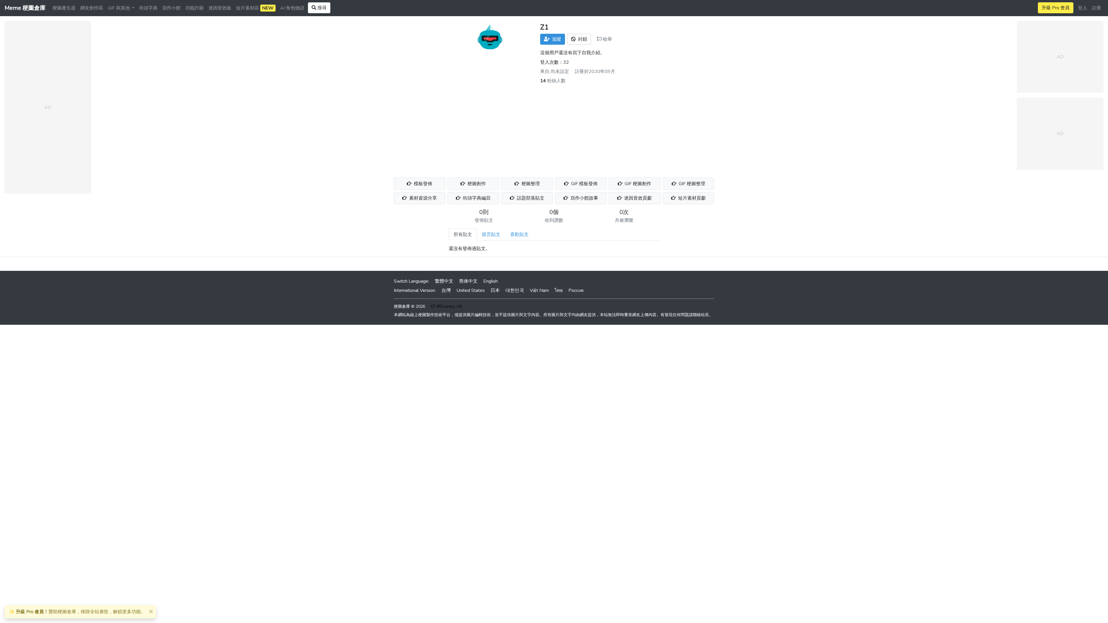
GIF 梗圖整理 (691, 184)
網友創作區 (91, 8)
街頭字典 (148, 8)
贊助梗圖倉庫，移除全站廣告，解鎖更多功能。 (77, 612)
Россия (575, 290)
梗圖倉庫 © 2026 (409, 306)
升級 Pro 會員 (1056, 8)
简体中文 (468, 281)
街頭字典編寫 (476, 198)
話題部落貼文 (530, 198)
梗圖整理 (530, 184)
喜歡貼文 (519, 234)
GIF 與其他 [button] (119, 8)
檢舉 (607, 39)
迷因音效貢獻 (637, 198)
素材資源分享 (422, 198)
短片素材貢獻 (691, 198)
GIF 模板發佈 (584, 184)
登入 (1082, 8)
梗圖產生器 (64, 8)
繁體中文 (444, 281)
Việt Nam (539, 290)
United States (470, 290)
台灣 (446, 290)
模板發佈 (422, 184)
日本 (495, 290)
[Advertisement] (554, 127)
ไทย (559, 290)
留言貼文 (491, 234)
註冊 (1096, 8)
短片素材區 (255, 8)
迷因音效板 (219, 8)
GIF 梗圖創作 (637, 184)
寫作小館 (171, 8)
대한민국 (515, 290)
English (490, 281)
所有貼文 (463, 234)
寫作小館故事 (583, 198)
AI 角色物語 (292, 8)
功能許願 (194, 8)
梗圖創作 (476, 184)
